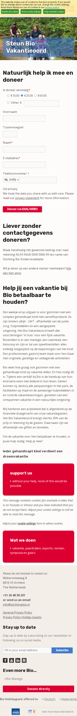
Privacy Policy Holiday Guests (22, 617)
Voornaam (10, 112)
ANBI (15, 711)
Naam (8, 143)
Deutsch (49, 699)
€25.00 (28, 96)
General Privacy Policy (17, 612)
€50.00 (42, 96)
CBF (32, 711)
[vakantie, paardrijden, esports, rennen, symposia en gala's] (38, 546)
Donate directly (38, 689)
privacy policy (52, 7)
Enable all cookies (10, 11)
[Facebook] (5, 660)
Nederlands (69, 699)
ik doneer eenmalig (16, 90)
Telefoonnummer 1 (16, 173)
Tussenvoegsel (13, 127)
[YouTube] (11, 660)
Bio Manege (14, 679)
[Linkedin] (17, 660)
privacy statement (27, 198)
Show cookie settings (30, 11)
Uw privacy (10, 189)
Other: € (17, 103)
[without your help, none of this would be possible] (38, 479)
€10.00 (15, 96)
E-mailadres (11, 158)
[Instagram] (24, 660)
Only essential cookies (54, 11)
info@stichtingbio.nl (16, 605)
